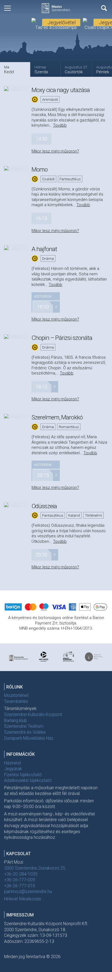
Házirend (12, 763)
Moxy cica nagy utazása (61, 89)
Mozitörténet (16, 695)
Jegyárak (13, 768)
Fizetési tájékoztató (23, 774)
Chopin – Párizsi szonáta (62, 337)
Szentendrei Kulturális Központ (33, 714)
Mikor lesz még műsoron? (55, 151)
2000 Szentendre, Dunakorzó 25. (35, 868)
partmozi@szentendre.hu (28, 891)
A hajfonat (44, 248)
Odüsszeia (44, 506)
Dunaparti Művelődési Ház (28, 738)
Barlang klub (15, 720)
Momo (40, 169)
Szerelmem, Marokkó (57, 417)
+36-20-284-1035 (21, 874)
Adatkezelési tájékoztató (28, 780)
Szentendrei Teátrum (23, 726)
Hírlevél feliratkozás (22, 898)
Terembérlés (16, 701)
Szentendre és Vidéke (25, 732)
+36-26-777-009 (19, 879)
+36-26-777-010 (19, 885)
